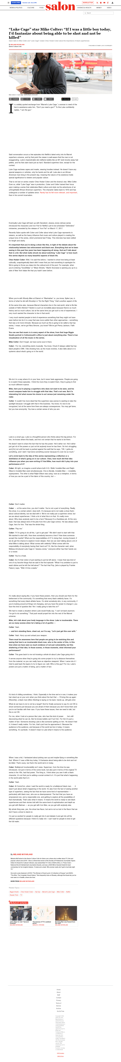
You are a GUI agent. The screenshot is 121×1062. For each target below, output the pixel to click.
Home (58, 989)
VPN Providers (60, 1053)
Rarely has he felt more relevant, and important (58, 193)
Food (42, 8)
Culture (30, 8)
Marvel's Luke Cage (48, 892)
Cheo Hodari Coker (27, 892)
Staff (58, 995)
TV (21, 895)
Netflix (68, 892)
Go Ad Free (60, 1011)
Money (99, 8)
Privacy (58, 1000)
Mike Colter (60, 892)
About (58, 992)
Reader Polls (14, 895)
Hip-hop (37, 892)
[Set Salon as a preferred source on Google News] (66, 99)
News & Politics (16, 8)
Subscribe (16, 2)
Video (109, 8)
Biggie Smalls (14, 892)
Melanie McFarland (17, 44)
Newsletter (88, 2)
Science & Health (84, 8)
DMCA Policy (60, 1056)
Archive (58, 1008)
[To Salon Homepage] (60, 6)
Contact (58, 998)
